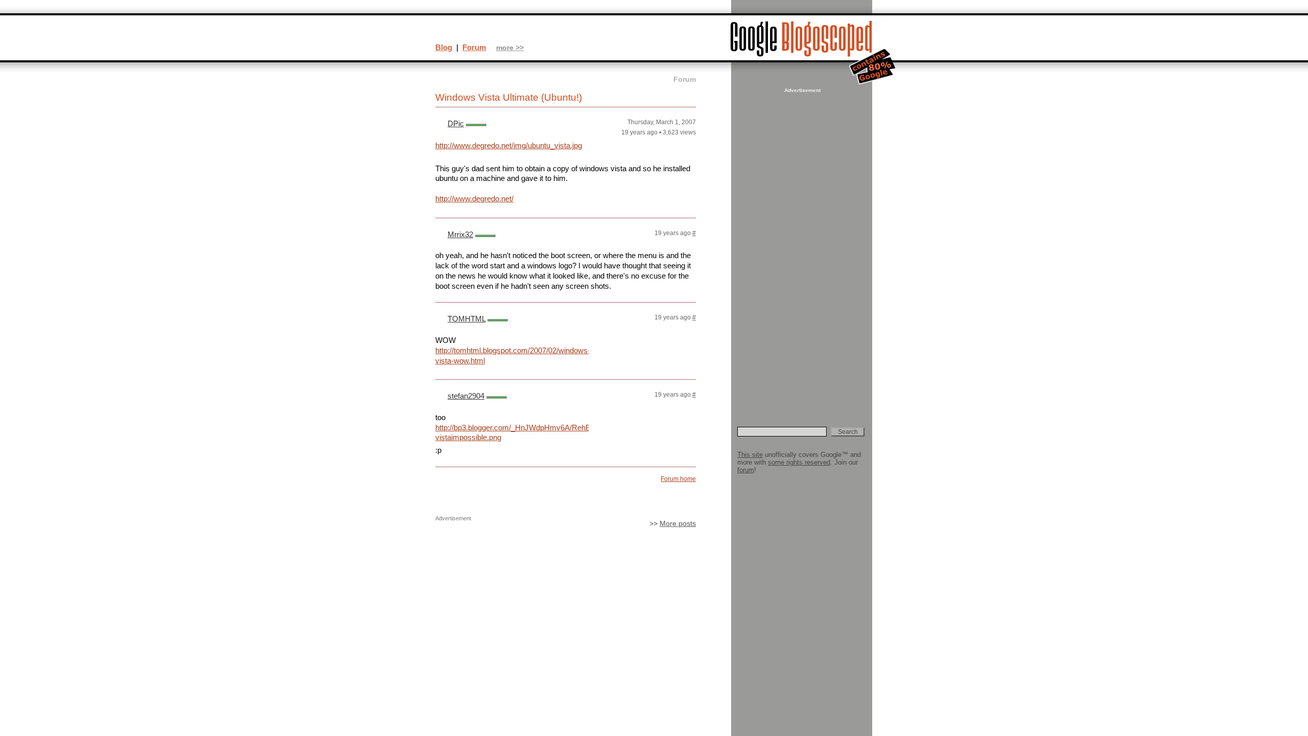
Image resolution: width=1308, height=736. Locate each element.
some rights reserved (799, 462)
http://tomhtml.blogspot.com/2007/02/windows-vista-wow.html (512, 355)
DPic (456, 123)
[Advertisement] (801, 248)
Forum (474, 47)
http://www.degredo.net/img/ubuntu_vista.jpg (508, 145)
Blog (443, 47)
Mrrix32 (460, 234)
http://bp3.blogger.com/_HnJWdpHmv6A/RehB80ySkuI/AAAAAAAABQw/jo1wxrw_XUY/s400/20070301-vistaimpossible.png (512, 432)
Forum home (678, 478)
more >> (510, 48)
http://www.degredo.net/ (474, 198)
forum (745, 470)
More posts (678, 523)
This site (750, 454)
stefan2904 (466, 396)
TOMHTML (466, 318)
